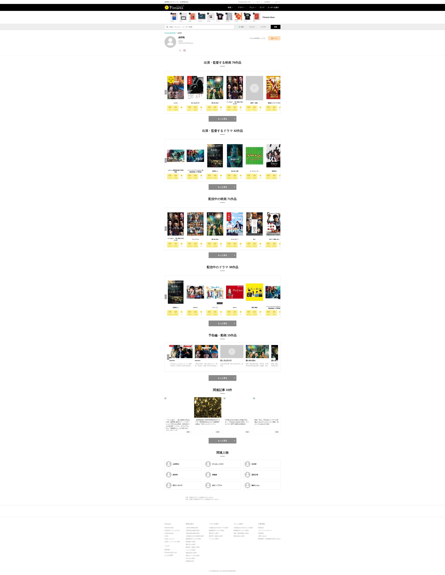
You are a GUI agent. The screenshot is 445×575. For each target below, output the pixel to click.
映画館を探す (190, 561)
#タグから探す (190, 558)
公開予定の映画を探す (193, 530)
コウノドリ (215, 307)
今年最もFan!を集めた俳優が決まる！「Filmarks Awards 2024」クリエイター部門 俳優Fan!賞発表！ (237, 422)
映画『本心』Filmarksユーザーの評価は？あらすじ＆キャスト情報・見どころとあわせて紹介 (266, 422)
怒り (254, 239)
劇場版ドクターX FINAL (274, 103)
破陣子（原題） (254, 103)
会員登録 (267, 2)
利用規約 (261, 533)
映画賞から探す (191, 541)
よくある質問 (169, 555)
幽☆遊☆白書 (234, 171)
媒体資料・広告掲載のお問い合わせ (269, 539)
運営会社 (261, 527)
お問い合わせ (262, 536)
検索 (275, 27)
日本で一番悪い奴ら (274, 239)
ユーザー (263, 27)
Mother (235, 307)
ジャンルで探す (191, 550)
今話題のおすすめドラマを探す (219, 527)
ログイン (277, 2)
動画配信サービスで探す (193, 539)
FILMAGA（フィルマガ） (172, 530)
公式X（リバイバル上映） (173, 541)
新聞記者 (274, 171)
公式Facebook (169, 533)
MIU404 (195, 307)
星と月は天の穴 (195, 103)
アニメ (251, 7)
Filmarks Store (169, 527)
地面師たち (215, 171)
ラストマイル (195, 239)
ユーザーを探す (273, 7)
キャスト (252, 27)
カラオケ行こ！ (235, 239)
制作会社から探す (239, 536)
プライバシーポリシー (265, 530)
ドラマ (240, 7)
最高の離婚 (254, 307)
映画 (229, 7)
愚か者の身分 (215, 103)
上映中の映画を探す (192, 527)
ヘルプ (257, 2)
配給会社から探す (191, 553)
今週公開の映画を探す (193, 533)
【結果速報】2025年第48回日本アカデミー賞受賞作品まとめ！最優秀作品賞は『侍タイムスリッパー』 (207, 422)
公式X (166, 536)
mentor (176, 103)
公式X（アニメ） (170, 539)
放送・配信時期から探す (241, 533)
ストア (262, 7)
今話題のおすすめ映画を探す (195, 536)
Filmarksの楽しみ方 (244, 2)
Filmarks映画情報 (170, 33)
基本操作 (167, 550)
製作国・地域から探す (193, 547)
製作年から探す (191, 544)
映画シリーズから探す (193, 555)
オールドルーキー (254, 171)
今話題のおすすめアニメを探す (243, 527)
